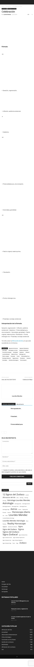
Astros (14, 509)
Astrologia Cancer (26, 503)
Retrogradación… (16, 408)
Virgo (17, 543)
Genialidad (15, 352)
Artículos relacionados (9, 404)
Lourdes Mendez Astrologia (14, 521)
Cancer (19, 509)
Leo (3, 515)
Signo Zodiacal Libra (7, 540)
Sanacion (29, 358)
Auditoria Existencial (23, 350)
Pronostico (8, 6)
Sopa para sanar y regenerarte (19, 608)
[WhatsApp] (14, 18)
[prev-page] (3, 432)
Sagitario (5, 526)
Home (3, 581)
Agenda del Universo (13, 348)
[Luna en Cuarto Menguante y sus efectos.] (6, 603)
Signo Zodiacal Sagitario (17, 540)
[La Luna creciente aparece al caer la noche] (6, 619)
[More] (18, 18)
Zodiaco (22, 543)
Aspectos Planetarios (24, 348)
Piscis (27, 521)
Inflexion (27, 352)
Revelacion (22, 358)
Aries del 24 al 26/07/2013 (9, 379)
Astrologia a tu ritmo (17, 6)
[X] (7, 18)
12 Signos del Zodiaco (13, 494)
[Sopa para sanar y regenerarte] (5, 610)
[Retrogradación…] (6, 410)
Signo (20, 526)
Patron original (5, 356)
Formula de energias (6, 352)
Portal (18, 356)
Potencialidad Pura (25, 356)
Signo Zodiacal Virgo (7, 543)
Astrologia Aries (18, 503)
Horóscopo (5, 589)
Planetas (4, 524)
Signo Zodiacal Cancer (7, 537)
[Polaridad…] (6, 418)
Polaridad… (14, 416)
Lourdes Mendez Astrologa (8, 518)
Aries (18, 497)
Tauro (13, 543)
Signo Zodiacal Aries (23, 534)
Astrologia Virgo (6, 509)
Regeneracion (15, 358)
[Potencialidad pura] (6, 426)
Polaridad (13, 356)
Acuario (27, 494)
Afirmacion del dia (9, 497)
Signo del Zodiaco (10, 529)
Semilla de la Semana (12, 526)
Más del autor (20, 404)
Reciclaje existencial (6, 358)
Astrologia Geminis (7, 506)
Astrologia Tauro (23, 506)
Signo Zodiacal (10, 534)
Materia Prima (14, 354)
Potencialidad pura (17, 424)
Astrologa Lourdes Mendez (18, 500)
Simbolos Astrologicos (13, 360)
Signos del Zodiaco (11, 532)
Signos (21, 529)
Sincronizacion (23, 360)
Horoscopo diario (21, 512)
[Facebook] (3, 18)
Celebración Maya (27, 379)
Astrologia (4, 350)
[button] (2, 2)
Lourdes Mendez (7, 14)
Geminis (9, 512)
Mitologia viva (22, 354)
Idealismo (22, 352)
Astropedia (5, 591)
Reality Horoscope (16, 523)
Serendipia (4, 360)
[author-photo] (17, 393)
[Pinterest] (11, 18)
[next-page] (5, 432)
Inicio (3, 6)
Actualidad (5, 586)
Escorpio (4, 512)
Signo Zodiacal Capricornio (19, 537)
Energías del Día (6, 584)
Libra (6, 515)
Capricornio (25, 509)
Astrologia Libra (15, 506)
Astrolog (21, 497)
